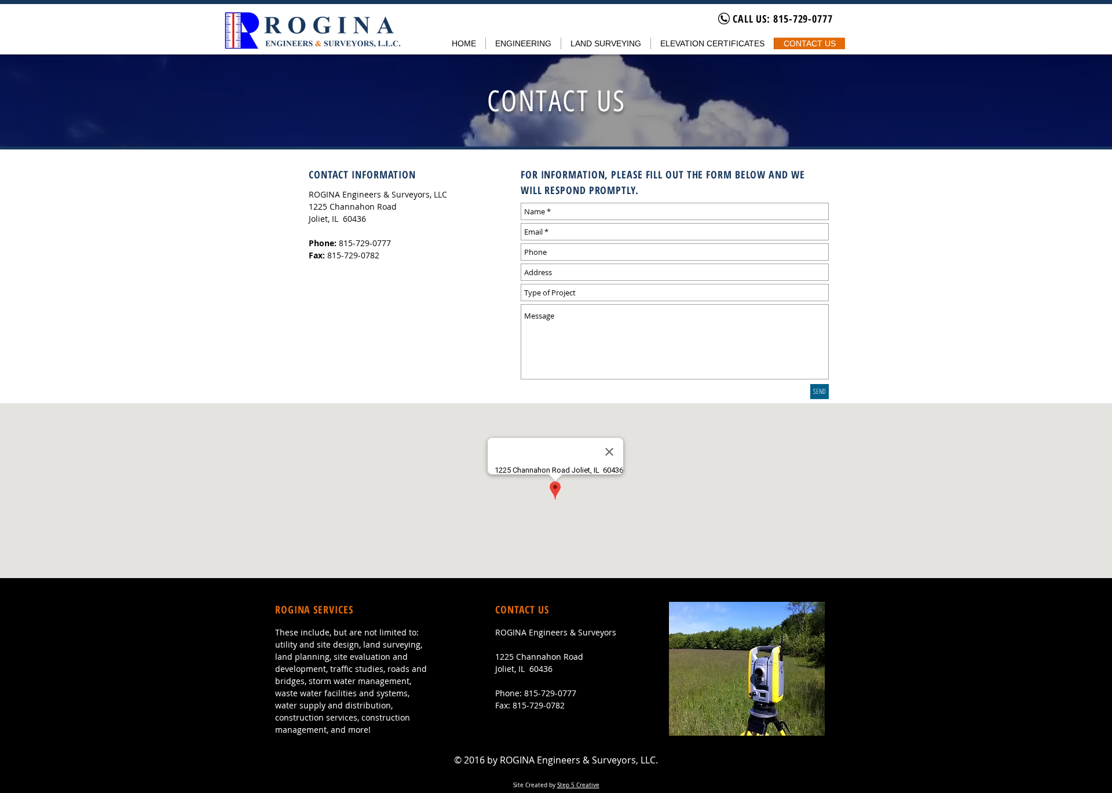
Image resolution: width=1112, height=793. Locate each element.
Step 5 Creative (578, 785)
